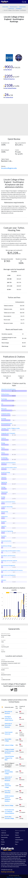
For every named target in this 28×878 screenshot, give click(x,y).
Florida (3, 842)
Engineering (4, 482)
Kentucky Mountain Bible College (9, 771)
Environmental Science (6, 423)
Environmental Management (8, 565)
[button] (25, 143)
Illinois (2, 844)
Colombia (17, 837)
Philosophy (4, 408)
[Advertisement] (14, 38)
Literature (3, 580)
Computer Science (5, 413)
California (3, 832)
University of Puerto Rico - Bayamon (8, 725)
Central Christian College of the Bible (9, 758)
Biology (3, 443)
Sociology (3, 418)
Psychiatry (3, 536)
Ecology (3, 497)
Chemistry (3, 477)
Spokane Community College (8, 785)
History (3, 452)
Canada (17, 832)
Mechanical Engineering (7, 531)
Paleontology (4, 492)
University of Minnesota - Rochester (8, 778)
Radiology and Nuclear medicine (9, 560)
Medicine (3, 438)
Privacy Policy (17, 877)
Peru (16, 844)
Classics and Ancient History (8, 501)
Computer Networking (6, 506)
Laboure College (9, 745)
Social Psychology (5, 472)
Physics (3, 448)
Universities (5, 6)
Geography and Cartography (8, 433)
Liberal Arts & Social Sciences (8, 389)
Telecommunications (6, 541)
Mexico (17, 835)
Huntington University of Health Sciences (9, 718)
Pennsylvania (4, 837)
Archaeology (4, 457)
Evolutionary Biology (6, 545)
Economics (4, 521)
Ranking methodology (8, 872)
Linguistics (3, 526)
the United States (10, 88)
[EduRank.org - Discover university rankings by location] (4, 1)
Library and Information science (9, 467)
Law (2, 404)
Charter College (9, 805)
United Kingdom (19, 839)
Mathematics (4, 516)
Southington (19, 8)
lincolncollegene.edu (9, 168)
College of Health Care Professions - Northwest (10, 751)
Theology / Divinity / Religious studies (10, 428)
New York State (5, 835)
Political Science (5, 394)
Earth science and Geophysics (8, 575)
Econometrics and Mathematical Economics (12, 570)
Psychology (4, 399)
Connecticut (11, 8)
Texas (2, 839)
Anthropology (4, 511)
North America (13, 6)
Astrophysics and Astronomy (8, 555)
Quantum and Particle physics (8, 462)
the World (8, 69)
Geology (3, 487)
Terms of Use (10, 877)
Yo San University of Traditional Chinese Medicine (9, 811)
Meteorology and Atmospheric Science (10, 550)
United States (22, 6)
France (16, 842)
